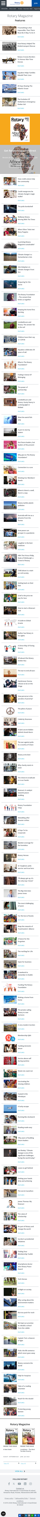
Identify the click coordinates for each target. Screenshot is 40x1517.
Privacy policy (9, 1498)
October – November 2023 (25, 9)
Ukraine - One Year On (11, 1433)
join (36, 3)
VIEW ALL (19, 1471)
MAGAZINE (4, 9)
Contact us (20, 1488)
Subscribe (20, 165)
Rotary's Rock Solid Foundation (27, 1450)
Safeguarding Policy (21, 1498)
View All (6, 1448)
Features (21, 37)
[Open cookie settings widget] (3, 1513)
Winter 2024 (12, 9)
